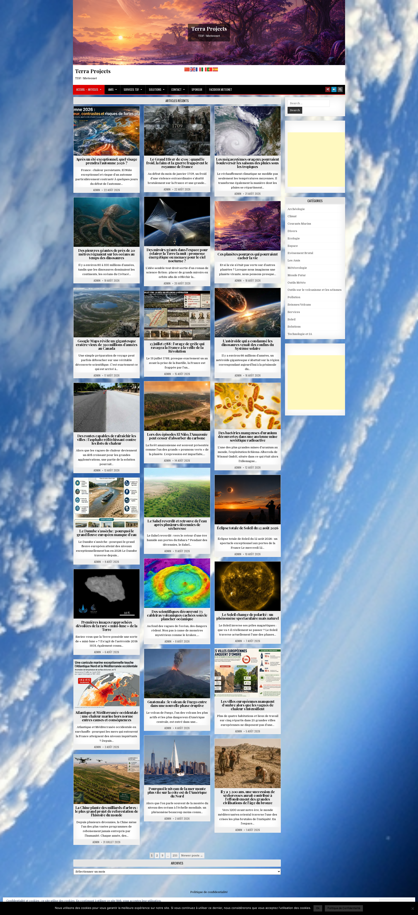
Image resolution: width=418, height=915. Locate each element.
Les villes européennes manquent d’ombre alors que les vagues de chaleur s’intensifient (248, 705)
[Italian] (204, 69)
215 (175, 855)
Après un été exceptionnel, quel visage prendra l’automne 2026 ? (106, 161)
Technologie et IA (179, 212)
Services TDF (131, 89)
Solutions (155, 89)
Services (294, 312)
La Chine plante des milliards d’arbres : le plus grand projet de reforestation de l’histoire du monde (106, 811)
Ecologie (186, 478)
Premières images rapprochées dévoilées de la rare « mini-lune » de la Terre (106, 626)
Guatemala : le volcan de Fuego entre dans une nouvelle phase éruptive (177, 703)
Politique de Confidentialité (343, 908)
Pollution (175, 207)
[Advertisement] (320, 159)
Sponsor (197, 89)
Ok (318, 908)
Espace (158, 207)
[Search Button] (340, 89)
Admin (96, 190)
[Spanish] (215, 69)
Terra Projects (209, 28)
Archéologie (101, 208)
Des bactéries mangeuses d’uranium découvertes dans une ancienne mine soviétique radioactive (247, 436)
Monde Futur (108, 765)
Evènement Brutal (166, 117)
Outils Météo (297, 282)
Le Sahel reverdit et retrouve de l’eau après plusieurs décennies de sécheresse (177, 524)
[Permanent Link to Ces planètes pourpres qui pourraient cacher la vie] (248, 226)
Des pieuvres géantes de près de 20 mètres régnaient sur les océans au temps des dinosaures (106, 254)
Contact (176, 89)
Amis (111, 89)
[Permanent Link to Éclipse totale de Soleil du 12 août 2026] (248, 499)
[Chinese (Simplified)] (187, 69)
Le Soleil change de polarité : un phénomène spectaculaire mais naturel (247, 616)
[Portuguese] (210, 69)
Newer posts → (192, 855)
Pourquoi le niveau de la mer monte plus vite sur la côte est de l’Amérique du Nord (177, 792)
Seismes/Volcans (179, 569)
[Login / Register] (334, 89)
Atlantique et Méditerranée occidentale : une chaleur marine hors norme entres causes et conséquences (106, 716)
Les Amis (294, 260)
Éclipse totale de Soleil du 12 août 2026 (247, 527)
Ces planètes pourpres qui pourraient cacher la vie (247, 256)
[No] (412, 908)
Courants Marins (179, 746)
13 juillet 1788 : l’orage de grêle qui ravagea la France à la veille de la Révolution (177, 347)
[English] (193, 69)
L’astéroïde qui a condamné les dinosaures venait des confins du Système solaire (247, 344)
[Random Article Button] (327, 89)
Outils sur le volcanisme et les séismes (315, 289)
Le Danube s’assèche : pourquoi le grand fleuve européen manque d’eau (107, 532)
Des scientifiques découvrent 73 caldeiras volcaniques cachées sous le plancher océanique (177, 615)
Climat (169, 392)
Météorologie (108, 117)
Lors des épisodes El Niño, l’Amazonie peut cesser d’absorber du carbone (177, 436)
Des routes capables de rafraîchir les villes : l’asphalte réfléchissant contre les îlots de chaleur (106, 439)
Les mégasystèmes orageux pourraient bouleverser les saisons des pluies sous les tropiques (247, 163)
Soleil (249, 572)
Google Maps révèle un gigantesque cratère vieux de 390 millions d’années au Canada (106, 344)
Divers (120, 208)
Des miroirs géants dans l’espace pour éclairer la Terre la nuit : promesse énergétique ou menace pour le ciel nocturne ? (177, 255)
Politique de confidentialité (209, 892)
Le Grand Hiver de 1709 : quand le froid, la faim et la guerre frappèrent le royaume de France (177, 163)
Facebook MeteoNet (220, 89)
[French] (198, 69)
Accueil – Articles (87, 89)
